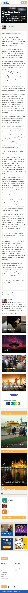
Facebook (7, 403)
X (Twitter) (9, 403)
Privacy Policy (3, 570)
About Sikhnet (3, 567)
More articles (13, 394)
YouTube (14, 587)
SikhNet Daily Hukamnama (13, 506)
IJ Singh (11, 26)
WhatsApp (14, 403)
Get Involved (17, 568)
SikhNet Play (10, 500)
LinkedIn (12, 403)
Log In (2, 580)
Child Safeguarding (4, 578)
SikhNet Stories (11, 511)
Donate (24, 2)
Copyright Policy (4, 572)
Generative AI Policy (4, 574)
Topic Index (17, 570)
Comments (19, 403)
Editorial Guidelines (4, 576)
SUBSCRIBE (4, 558)
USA (15, 400)
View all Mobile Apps (7, 517)
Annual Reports (18, 567)
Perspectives (9, 400)
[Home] (5, 2)
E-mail (16, 403)
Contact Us (3, 568)
